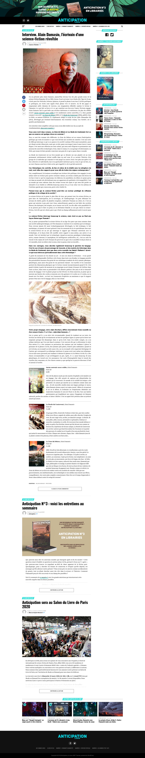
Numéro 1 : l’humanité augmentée (64, 26)
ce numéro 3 (44, 577)
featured (49, 483)
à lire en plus (50, 26)
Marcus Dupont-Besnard (36, 612)
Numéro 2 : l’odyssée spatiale (83, 26)
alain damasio (40, 483)
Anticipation (32, 514)
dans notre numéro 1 (47, 128)
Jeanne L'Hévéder (34, 44)
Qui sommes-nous (39, 26)
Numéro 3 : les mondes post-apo (101, 26)
